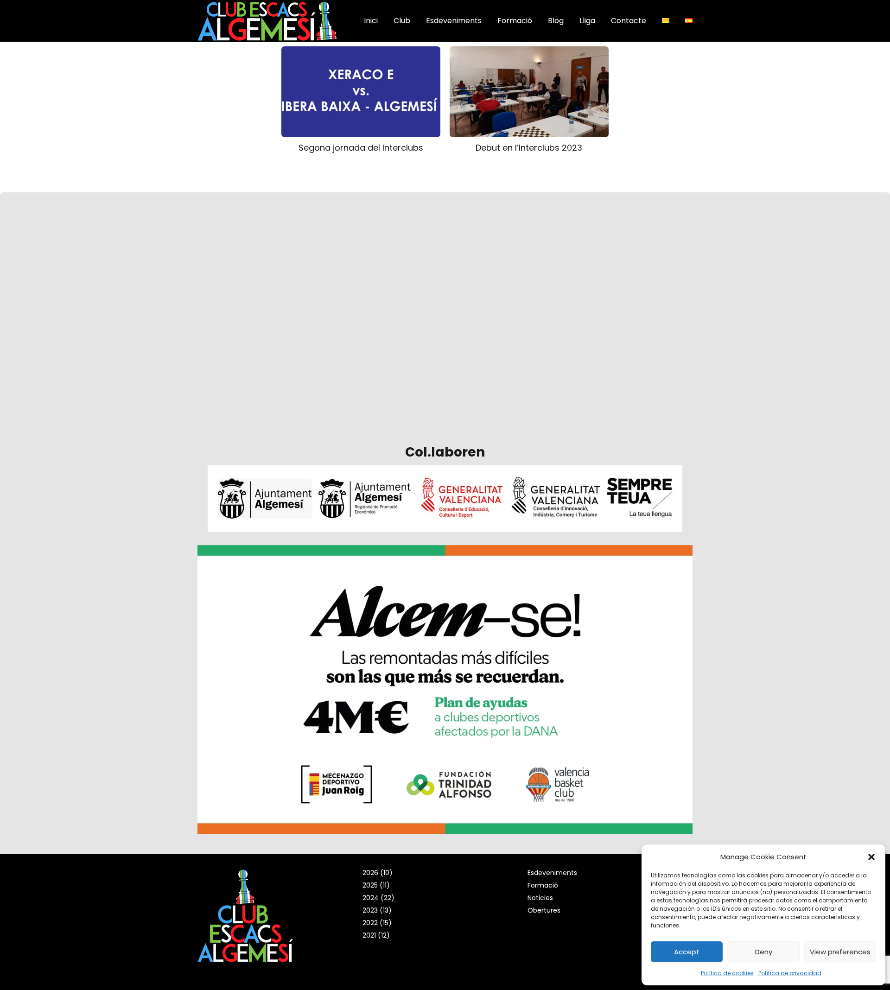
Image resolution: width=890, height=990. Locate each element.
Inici (371, 20)
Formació (514, 20)
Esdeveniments (454, 20)
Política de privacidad (789, 973)
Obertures (544, 910)
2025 (370, 885)
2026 (370, 872)
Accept (686, 952)
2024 (370, 897)
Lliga (587, 20)
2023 (370, 910)
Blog (556, 20)
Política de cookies (727, 973)
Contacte (628, 20)
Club (402, 20)
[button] (871, 857)
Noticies (540, 897)
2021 (369, 935)
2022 (370, 922)
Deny (763, 952)
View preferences (840, 952)
